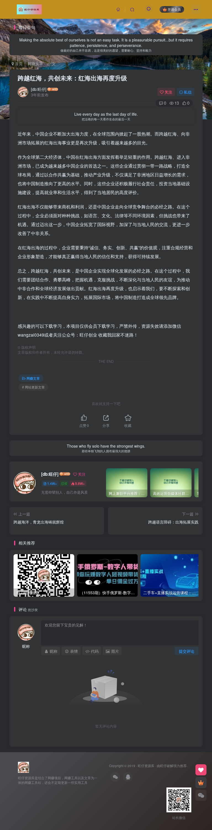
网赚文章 (35, 63)
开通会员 (174, 9)
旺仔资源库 (146, 765)
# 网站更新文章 (33, 387)
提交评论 (186, 651)
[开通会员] (200, 782)
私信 (188, 92)
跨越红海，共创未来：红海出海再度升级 (72, 77)
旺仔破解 (166, 765)
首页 (18, 63)
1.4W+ (52, 483)
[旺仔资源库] (23, 766)
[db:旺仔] (38, 89)
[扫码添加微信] (200, 795)
